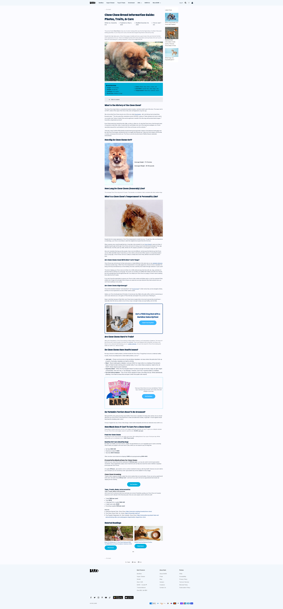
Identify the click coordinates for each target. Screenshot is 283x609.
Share (134, 562)
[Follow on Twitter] (95, 598)
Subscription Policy (184, 587)
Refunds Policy (183, 585)
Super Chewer (110, 2)
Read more (111, 547)
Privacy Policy (183, 579)
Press (161, 576)
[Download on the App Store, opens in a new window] (129, 597)
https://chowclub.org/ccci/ (132, 513)
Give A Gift (140, 582)
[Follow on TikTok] (110, 598)
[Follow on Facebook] (91, 598)
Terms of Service (184, 582)
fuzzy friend (148, 244)
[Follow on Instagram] (98, 598)
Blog (161, 579)
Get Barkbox (148, 396)
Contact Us (163, 587)
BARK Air (147, 2)
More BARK (156, 2)
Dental (138, 579)
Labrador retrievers (157, 263)
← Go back (108, 9)
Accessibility (182, 576)
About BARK (163, 573)
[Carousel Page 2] (134, 551)
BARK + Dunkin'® (142, 585)
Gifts (139, 2)
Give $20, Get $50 (142, 590)
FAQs (180, 573)
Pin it (140, 562)
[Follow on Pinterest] (102, 598)
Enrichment (131, 2)
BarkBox (101, 2)
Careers (162, 582)
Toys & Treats (121, 2)
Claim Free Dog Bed (148, 322)
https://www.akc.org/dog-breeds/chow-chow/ (139, 511)
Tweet (128, 562)
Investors (162, 585)
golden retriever (132, 344)
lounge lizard (135, 288)
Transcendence (141, 587)
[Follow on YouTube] (106, 598)
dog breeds (138, 114)
